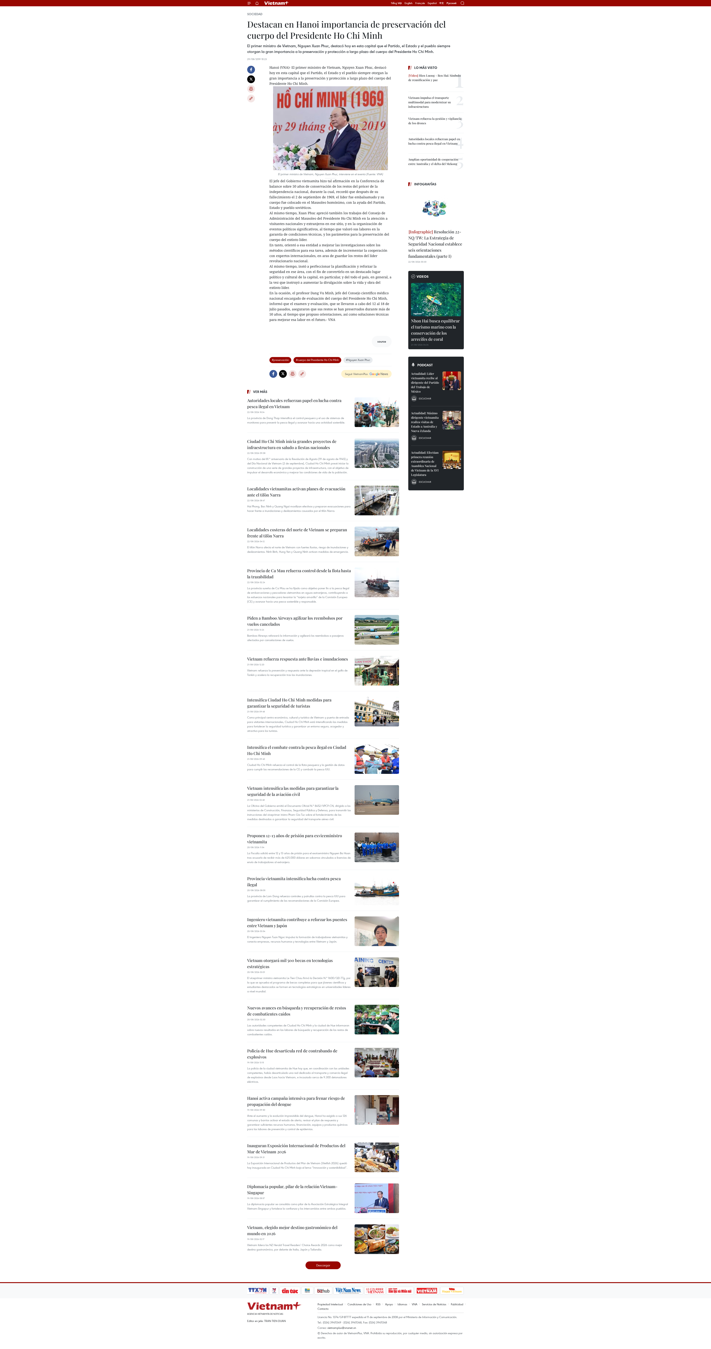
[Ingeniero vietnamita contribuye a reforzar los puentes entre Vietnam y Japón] (377, 931)
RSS (378, 1304)
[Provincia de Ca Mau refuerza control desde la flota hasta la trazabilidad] (377, 582)
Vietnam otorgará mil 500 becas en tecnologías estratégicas (290, 963)
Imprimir (251, 89)
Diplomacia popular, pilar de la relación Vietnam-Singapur (292, 1189)
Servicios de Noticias (434, 1304)
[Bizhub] (323, 1291)
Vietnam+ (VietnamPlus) (277, 3)
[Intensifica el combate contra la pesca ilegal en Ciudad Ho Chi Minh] (377, 759)
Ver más (260, 391)
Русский (451, 3)
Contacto (323, 1308)
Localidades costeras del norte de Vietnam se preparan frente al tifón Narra (297, 532)
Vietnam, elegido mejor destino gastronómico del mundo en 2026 (292, 1230)
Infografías (425, 184)
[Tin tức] (290, 1291)
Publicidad (457, 1304)
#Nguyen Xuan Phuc (358, 360)
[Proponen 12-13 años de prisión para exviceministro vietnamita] (377, 847)
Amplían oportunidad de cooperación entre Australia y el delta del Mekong (433, 161)
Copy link (251, 98)
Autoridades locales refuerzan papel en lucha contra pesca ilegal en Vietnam (294, 403)
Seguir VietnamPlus (356, 374)
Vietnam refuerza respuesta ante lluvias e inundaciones (297, 659)
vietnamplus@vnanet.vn (341, 1328)
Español (432, 3)
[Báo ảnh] (427, 1291)
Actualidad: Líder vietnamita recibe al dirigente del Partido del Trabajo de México (425, 382)
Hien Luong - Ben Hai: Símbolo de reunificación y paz (434, 78)
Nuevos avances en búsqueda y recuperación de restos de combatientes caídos (296, 1011)
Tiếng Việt (396, 3)
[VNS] (348, 1291)
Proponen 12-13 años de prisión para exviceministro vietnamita (294, 838)
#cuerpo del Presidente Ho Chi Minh (317, 360)
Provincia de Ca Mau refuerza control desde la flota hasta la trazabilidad (299, 573)
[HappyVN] (452, 1291)
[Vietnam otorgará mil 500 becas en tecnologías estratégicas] (377, 972)
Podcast (425, 365)
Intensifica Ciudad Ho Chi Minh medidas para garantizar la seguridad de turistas (289, 703)
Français (420, 3)
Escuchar (425, 398)
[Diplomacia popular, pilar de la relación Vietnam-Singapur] (377, 1198)
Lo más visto (425, 67)
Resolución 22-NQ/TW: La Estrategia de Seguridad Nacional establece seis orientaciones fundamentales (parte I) (435, 244)
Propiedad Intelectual (330, 1304)
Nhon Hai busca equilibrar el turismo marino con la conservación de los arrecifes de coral (435, 330)
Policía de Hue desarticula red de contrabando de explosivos (292, 1054)
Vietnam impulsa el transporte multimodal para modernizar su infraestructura (429, 102)
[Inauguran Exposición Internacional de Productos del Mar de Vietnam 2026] (377, 1157)
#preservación (280, 360)
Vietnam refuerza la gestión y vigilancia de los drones (434, 121)
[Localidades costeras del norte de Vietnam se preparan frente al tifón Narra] (377, 541)
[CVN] (374, 1291)
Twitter (251, 79)
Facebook (251, 70)
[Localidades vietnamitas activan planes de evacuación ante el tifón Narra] (377, 500)
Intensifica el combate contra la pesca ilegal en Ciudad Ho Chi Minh (296, 750)
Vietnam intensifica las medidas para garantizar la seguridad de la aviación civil (292, 791)
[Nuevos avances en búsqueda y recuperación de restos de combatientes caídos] (377, 1019)
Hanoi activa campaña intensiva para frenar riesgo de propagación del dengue (296, 1101)
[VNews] (274, 1291)
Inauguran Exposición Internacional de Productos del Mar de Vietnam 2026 (296, 1148)
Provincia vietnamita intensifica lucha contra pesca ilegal (294, 881)
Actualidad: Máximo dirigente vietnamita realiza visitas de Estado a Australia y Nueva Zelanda (425, 422)
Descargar (323, 1265)
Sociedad (254, 14)
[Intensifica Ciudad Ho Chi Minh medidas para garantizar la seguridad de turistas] (377, 711)
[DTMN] (399, 1291)
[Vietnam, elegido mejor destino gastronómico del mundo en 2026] (377, 1239)
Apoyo (389, 1304)
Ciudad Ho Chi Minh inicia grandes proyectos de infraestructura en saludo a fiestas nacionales (291, 444)
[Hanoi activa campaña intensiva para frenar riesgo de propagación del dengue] (377, 1110)
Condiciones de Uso (359, 1304)
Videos (423, 276)
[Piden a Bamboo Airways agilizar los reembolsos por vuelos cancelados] (377, 630)
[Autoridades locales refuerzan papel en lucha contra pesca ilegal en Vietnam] (377, 412)
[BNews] (307, 1291)
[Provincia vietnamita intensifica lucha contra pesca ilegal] (377, 890)
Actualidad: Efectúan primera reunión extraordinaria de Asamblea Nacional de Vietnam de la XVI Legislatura (425, 464)
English (409, 3)
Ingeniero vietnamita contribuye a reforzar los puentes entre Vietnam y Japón (297, 922)
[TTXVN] (257, 1291)
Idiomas (402, 1304)
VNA (414, 1304)
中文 (441, 3)
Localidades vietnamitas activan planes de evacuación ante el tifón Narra (296, 492)
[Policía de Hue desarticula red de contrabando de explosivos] (377, 1062)
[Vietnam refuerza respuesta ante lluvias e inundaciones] (377, 671)
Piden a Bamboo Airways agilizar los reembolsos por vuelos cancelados (295, 621)
